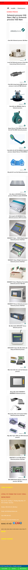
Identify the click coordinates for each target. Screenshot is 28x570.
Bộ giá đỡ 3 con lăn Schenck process (18, 172)
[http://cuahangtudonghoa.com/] (8, 8)
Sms (14, 568)
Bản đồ (3, 531)
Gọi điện (5, 568)
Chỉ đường (23, 568)
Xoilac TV (24, 529)
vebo (5, 529)
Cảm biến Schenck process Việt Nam (17, 40)
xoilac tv (11, 529)
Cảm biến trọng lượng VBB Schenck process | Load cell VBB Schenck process (17, 86)
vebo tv (2, 529)
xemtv (14, 529)
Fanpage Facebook (7, 539)
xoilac (8, 529)
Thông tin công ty (7, 487)
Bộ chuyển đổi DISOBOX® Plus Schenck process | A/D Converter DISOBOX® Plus (17, 217)
